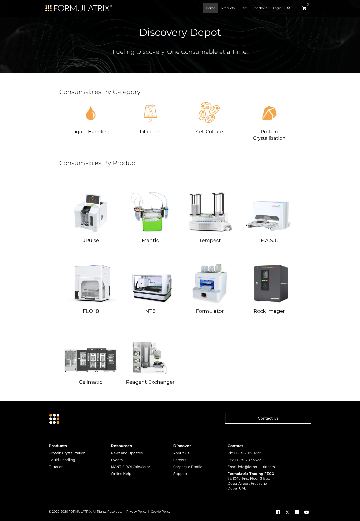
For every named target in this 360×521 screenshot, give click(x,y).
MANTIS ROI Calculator (130, 467)
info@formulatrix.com (256, 467)
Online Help (121, 474)
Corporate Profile (187, 467)
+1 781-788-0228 (247, 453)
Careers (179, 460)
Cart (244, 8)
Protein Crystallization (67, 453)
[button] (268, 418)
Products (228, 8)
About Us (181, 453)
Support (180, 474)
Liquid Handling (62, 460)
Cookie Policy (160, 511)
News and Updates (126, 453)
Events (116, 460)
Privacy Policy (136, 511)
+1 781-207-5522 (248, 460)
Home (210, 8)
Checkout (260, 8)
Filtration (56, 467)
